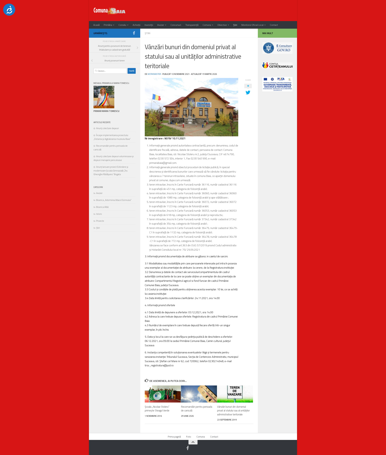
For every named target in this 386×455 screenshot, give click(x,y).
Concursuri (176, 25)
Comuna (207, 25)
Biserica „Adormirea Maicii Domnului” (113, 200)
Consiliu (122, 25)
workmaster (154, 74)
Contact (274, 25)
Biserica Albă (102, 207)
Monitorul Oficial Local (252, 25)
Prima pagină (174, 436)
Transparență (191, 25)
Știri (235, 25)
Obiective (222, 25)
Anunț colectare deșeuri (107, 128)
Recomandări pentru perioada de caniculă (196, 409)
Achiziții (136, 25)
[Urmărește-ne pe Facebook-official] (134, 33)
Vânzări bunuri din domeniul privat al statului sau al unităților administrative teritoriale (233, 410)
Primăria (108, 25)
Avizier (160, 25)
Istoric (99, 214)
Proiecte (100, 221)
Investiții (149, 25)
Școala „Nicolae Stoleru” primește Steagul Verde (157, 409)
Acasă (96, 25)
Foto (188, 436)
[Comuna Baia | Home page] (109, 10)
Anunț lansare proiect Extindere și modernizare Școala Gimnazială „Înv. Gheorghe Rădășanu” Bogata (110, 170)
